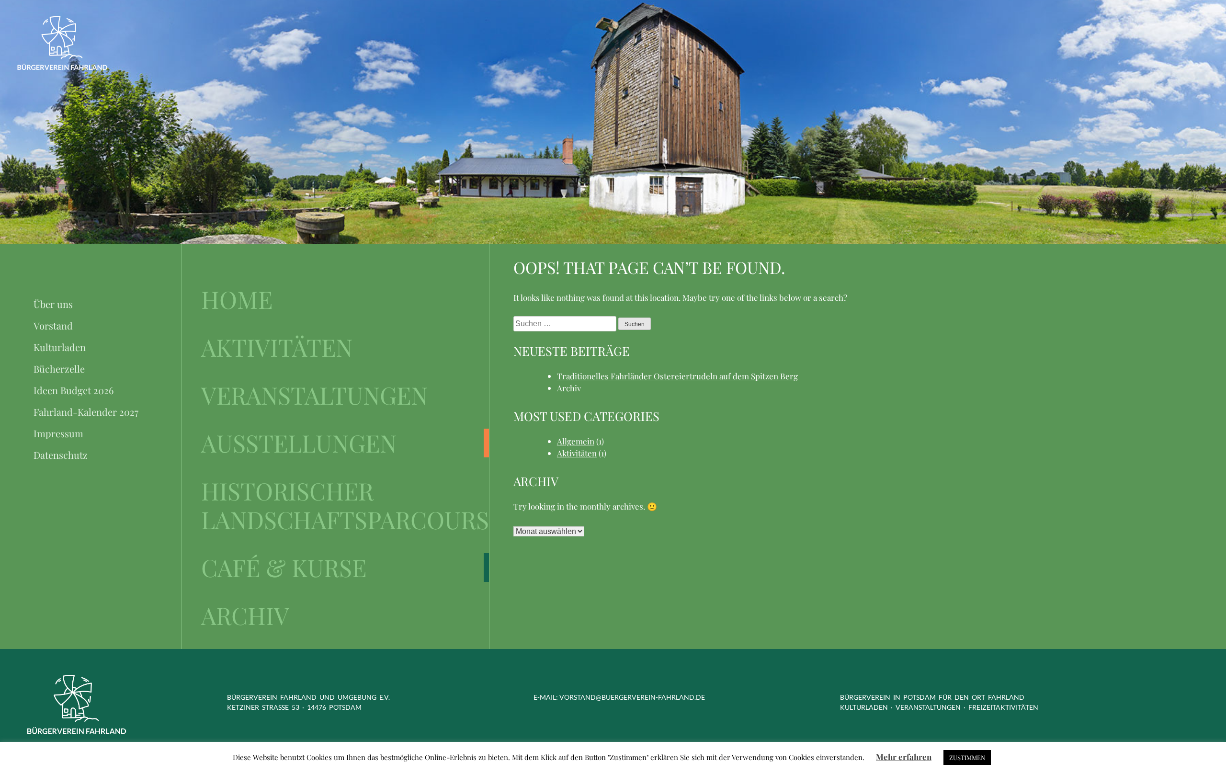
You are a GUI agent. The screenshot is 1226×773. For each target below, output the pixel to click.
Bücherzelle (59, 368)
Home (236, 299)
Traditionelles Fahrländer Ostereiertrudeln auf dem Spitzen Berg (677, 376)
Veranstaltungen (314, 395)
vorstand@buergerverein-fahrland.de (632, 697)
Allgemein (575, 441)
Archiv (245, 615)
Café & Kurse (283, 567)
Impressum (58, 433)
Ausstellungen (299, 443)
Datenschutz (61, 454)
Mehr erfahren (903, 756)
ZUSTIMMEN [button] (967, 757)
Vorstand (53, 325)
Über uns (53, 303)
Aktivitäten (276, 347)
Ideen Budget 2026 (74, 390)
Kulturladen (60, 347)
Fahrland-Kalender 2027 (86, 411)
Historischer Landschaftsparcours (345, 505)
